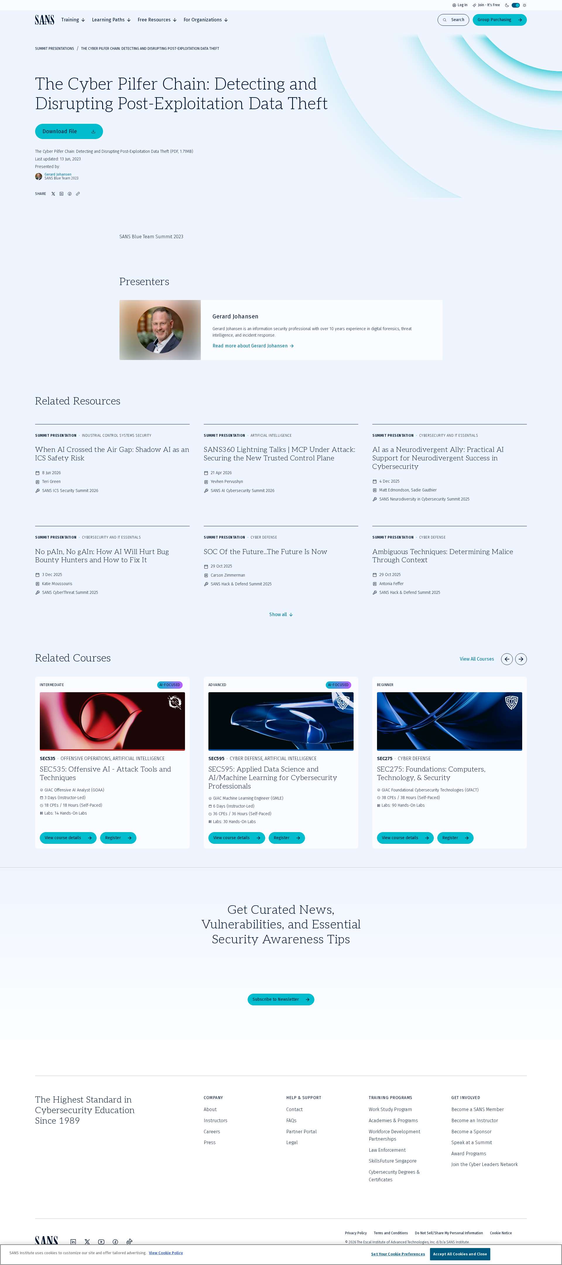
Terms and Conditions (391, 1233)
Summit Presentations (54, 49)
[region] (281, 1254)
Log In (462, 5)
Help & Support (303, 1097)
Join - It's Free (489, 5)
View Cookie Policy (166, 1253)
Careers (212, 1131)
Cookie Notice (501, 1233)
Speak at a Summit (471, 1142)
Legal (292, 1142)
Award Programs (468, 1153)
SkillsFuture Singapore (393, 1161)
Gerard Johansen (57, 174)
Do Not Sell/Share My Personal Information (449, 1233)
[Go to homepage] (44, 20)
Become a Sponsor (471, 1131)
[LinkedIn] (73, 1241)
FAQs (291, 1120)
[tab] (73, 20)
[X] (87, 1241)
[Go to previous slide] (507, 659)
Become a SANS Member (477, 1109)
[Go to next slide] (521, 659)
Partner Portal (301, 1131)
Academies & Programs (393, 1120)
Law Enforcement (387, 1150)
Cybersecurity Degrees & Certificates (394, 1175)
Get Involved (465, 1097)
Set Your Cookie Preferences (398, 1254)
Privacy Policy (356, 1233)
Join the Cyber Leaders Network (484, 1164)
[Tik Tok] (129, 1241)
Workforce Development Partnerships (394, 1135)
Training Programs (390, 1097)
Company (213, 1097)
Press (210, 1142)
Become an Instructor (474, 1120)
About (210, 1109)
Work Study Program (390, 1109)
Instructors (215, 1120)
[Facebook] (115, 1241)
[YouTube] (101, 1241)
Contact (294, 1109)
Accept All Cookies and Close (460, 1254)
